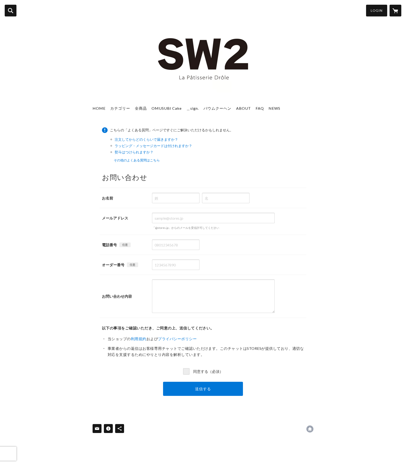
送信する (203, 388)
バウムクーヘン (217, 108)
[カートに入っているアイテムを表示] (395, 10)
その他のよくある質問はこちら (137, 160)
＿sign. (192, 108)
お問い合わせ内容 (117, 296)
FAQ (260, 108)
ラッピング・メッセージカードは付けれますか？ (153, 146)
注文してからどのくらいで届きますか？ (146, 139)
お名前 (107, 198)
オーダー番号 (113, 264)
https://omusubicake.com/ (309, 429)
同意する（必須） (208, 371)
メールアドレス (115, 218)
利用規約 (138, 338)
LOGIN (377, 10)
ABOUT (243, 108)
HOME (99, 108)
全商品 (141, 108)
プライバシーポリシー (177, 338)
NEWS (274, 108)
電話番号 (109, 244)
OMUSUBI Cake (167, 108)
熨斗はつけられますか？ (134, 152)
